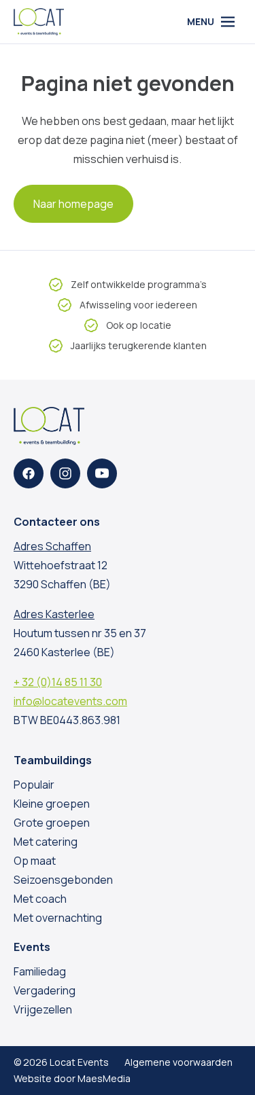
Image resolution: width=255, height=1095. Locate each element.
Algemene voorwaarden (178, 1062)
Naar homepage (73, 203)
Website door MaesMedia (72, 1078)
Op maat (35, 860)
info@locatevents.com (70, 701)
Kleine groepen (52, 803)
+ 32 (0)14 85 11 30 (58, 682)
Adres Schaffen (52, 546)
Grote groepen (52, 822)
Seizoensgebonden (63, 879)
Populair (34, 784)
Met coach (40, 898)
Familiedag (40, 971)
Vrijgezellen (43, 1009)
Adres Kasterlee (54, 614)
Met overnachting (58, 917)
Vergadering (44, 990)
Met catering (46, 841)
